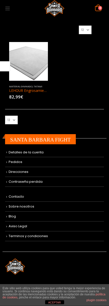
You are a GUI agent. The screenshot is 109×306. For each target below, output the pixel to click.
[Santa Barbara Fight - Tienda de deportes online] (54, 8)
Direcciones (18, 171)
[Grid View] (96, 29)
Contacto (16, 196)
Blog (12, 216)
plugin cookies (96, 300)
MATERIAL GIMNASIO (21, 86)
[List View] (101, 29)
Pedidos (15, 161)
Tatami (38, 86)
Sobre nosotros (21, 206)
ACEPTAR (54, 302)
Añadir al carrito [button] (39, 50)
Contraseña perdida (26, 181)
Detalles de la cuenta (26, 152)
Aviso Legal (18, 226)
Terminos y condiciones (28, 236)
